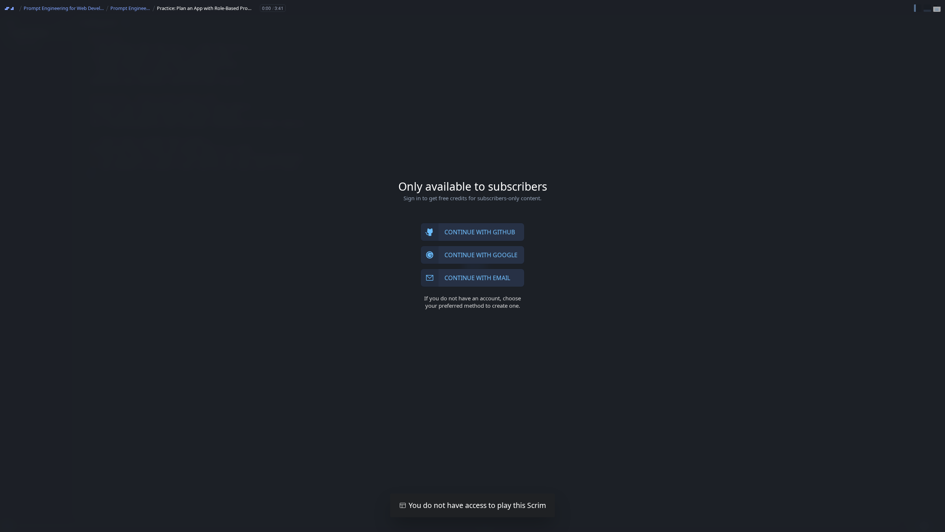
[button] (917, 8)
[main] (472, 266)
